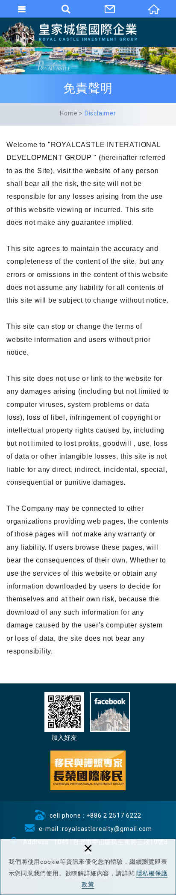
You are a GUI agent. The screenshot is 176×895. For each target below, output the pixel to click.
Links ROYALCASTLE (88, 770)
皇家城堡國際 (88, 32)
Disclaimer (100, 113)
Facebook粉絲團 (110, 712)
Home (68, 113)
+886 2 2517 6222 (113, 815)
